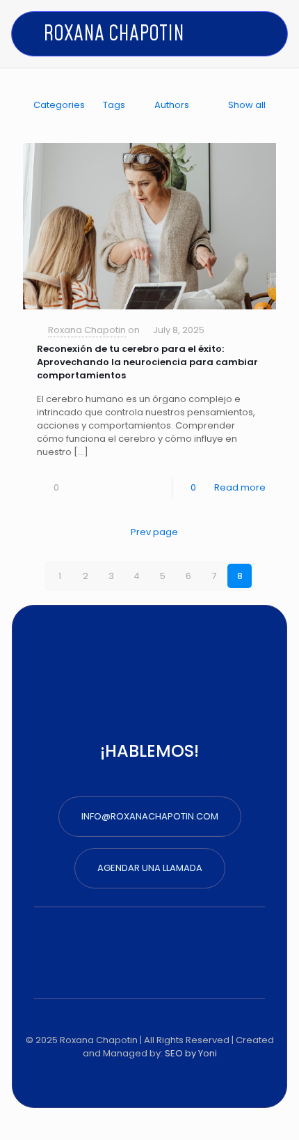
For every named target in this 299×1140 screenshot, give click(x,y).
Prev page (154, 532)
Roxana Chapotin (87, 330)
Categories (59, 104)
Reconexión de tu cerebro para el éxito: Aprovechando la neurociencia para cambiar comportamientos (147, 362)
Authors (171, 104)
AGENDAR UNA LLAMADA (149, 868)
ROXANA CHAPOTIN (113, 34)
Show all (247, 104)
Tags (114, 104)
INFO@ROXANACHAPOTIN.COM (149, 816)
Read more (240, 487)
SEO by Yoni (191, 1053)
